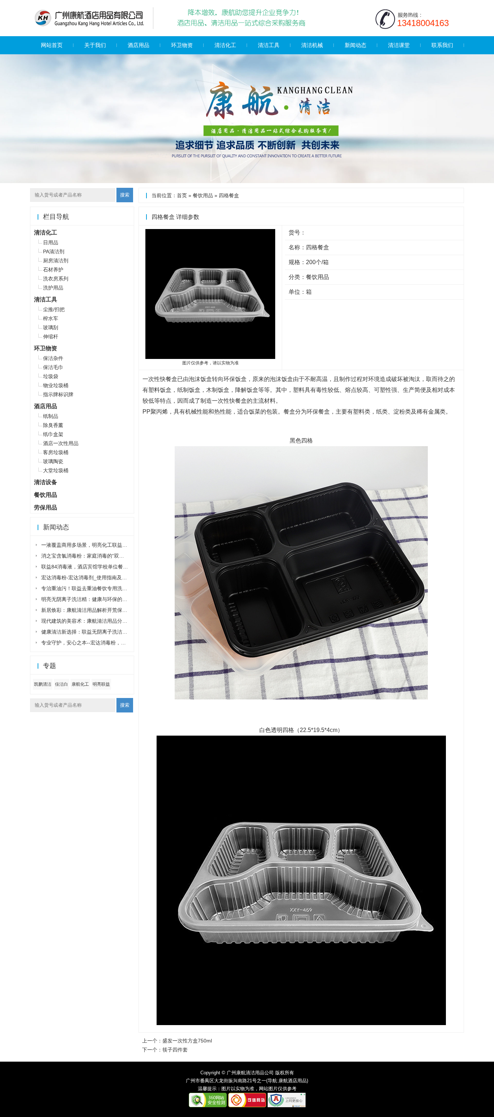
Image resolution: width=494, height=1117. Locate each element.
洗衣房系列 (55, 279)
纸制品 (50, 416)
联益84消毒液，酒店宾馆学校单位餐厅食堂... (91, 567)
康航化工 (80, 684)
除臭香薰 (53, 425)
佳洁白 (61, 684)
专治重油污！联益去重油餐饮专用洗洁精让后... (94, 588)
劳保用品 (45, 507)
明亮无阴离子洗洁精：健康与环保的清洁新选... (94, 599)
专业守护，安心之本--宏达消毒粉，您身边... (90, 643)
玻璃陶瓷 (53, 461)
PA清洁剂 (53, 251)
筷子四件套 (175, 1050)
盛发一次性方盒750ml (187, 1041)
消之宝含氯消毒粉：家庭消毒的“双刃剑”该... (90, 556)
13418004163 (423, 23)
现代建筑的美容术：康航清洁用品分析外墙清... (94, 621)
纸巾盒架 (53, 434)
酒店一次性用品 (60, 443)
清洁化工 (225, 45)
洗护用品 (53, 288)
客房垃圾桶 (55, 452)
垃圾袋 (50, 376)
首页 (182, 195)
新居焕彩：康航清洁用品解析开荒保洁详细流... (94, 610)
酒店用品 (138, 45)
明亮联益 (101, 684)
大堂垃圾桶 (55, 470)
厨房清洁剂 (55, 260)
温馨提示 (207, 1088)
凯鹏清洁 (42, 684)
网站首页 (52, 45)
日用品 (50, 242)
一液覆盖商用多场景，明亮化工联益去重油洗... (94, 545)
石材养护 (53, 269)
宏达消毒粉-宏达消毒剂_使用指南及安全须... (91, 577)
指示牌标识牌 (58, 394)
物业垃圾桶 (55, 385)
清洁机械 (312, 45)
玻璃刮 (50, 327)
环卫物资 (182, 45)
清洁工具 (269, 45)
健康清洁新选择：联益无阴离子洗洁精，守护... (94, 632)
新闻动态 (355, 45)
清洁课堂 (399, 45)
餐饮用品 (203, 195)
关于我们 (95, 45)
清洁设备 (45, 482)
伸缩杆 (50, 336)
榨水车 (50, 318)
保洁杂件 (53, 358)
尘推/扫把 (54, 309)
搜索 (124, 195)
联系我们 (442, 45)
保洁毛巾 (53, 367)
